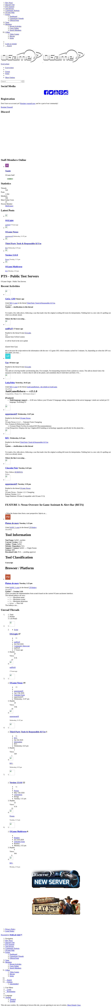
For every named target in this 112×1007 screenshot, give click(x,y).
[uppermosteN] (7, 410)
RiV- (6, 248)
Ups (7, 362)
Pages (7, 74)
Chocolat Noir (11, 468)
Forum (7, 72)
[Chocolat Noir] (7, 464)
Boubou (17, 838)
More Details (71, 1005)
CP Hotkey (32, 527)
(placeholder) (14, 984)
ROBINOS (19, 472)
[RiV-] (7, 434)
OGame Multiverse (13, 266)
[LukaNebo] (7, 378)
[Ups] (7, 358)
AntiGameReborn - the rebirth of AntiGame (42, 387)
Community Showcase (22, 646)
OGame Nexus (11, 232)
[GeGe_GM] (7, 294)
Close (79, 1005)
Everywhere (5, 64)
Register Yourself (7, 107)
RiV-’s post (14, 303)
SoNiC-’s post (14, 527)
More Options (10, 77)
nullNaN (7, 225)
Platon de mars (12, 523)
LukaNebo (10, 382)
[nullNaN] (7, 324)
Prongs (7, 259)
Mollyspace (9, 206)
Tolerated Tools (19, 695)
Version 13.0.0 (11, 255)
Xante (8, 171)
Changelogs (18, 795)
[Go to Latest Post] (11, 664)
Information (18, 742)
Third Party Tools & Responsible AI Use (23, 243)
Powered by (11, 935)
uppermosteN (9, 236)
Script (16, 630)
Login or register (11, 44)
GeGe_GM (10, 299)
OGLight (9, 220)
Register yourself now (27, 103)
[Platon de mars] (7, 519)
